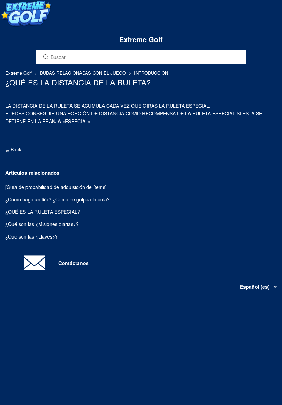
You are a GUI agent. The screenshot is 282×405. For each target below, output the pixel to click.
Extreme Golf (18, 73)
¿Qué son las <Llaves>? (31, 236)
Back (15, 149)
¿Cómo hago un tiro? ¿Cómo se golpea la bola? (57, 199)
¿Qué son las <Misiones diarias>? (42, 224)
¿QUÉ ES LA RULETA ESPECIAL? (42, 211)
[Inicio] (26, 25)
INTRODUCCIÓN (151, 73)
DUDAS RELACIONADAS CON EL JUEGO (83, 73)
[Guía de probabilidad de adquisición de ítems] (56, 187)
